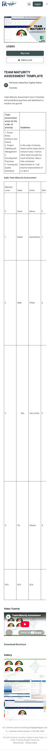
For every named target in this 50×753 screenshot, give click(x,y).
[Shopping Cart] (29, 4)
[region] (25, 143)
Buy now (25, 53)
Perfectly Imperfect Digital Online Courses (25, 85)
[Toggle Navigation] (46, 4)
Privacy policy (31, 742)
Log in (38, 4)
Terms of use (18, 742)
